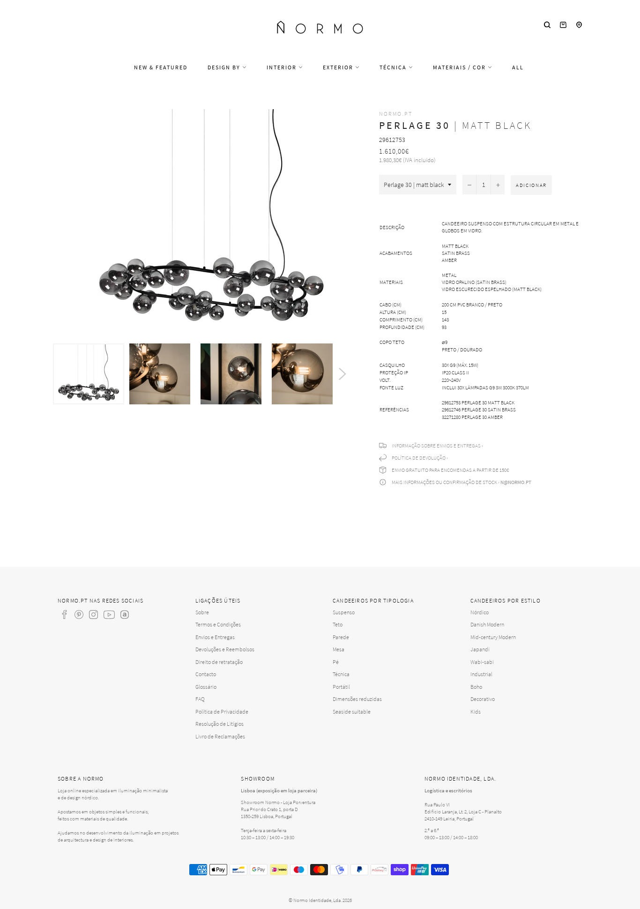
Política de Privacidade (221, 711)
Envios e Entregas (215, 637)
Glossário (205, 686)
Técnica (394, 67)
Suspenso (344, 612)
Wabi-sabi (482, 661)
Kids (475, 711)
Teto (337, 624)
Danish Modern (487, 624)
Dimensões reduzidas (357, 698)
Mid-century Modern (493, 637)
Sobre (202, 612)
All (518, 67)
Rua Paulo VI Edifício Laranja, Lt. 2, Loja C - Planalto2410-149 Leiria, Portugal (463, 811)
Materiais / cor (460, 67)
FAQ (200, 698)
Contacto (205, 674)
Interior (282, 67)
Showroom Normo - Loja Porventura (278, 802)
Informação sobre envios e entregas (436, 445)
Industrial (481, 674)
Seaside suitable (352, 711)
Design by (225, 67)
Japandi (480, 649)
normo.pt (395, 113)
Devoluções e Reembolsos (224, 649)
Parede (341, 637)
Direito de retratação (219, 661)
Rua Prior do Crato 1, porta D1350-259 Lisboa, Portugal (269, 813)
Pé (336, 661)
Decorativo (482, 698)
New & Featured (160, 67)
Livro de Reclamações (220, 736)
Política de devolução (419, 457)
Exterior (339, 67)
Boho (476, 686)
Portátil (341, 686)
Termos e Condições (218, 624)
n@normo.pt (515, 482)
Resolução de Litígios (219, 723)
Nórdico (479, 612)
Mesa (338, 649)
